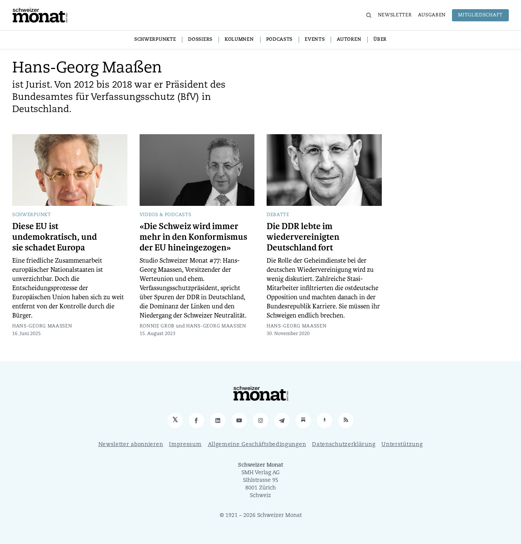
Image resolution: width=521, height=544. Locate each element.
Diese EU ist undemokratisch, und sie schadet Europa (54, 237)
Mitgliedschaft (480, 15)
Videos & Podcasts (165, 215)
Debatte (278, 215)
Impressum (185, 445)
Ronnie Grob (157, 326)
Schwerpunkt (31, 215)
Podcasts (279, 39)
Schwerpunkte (155, 39)
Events (315, 39)
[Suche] (369, 15)
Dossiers (200, 39)
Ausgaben (432, 15)
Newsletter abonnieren (130, 445)
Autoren (349, 39)
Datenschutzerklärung (343, 445)
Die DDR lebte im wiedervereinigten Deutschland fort (303, 237)
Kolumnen (239, 39)
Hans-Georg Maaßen (42, 326)
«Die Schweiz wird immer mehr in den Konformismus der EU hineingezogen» (193, 237)
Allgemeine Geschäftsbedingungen (257, 445)
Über (380, 39)
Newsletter (395, 15)
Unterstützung (402, 445)
